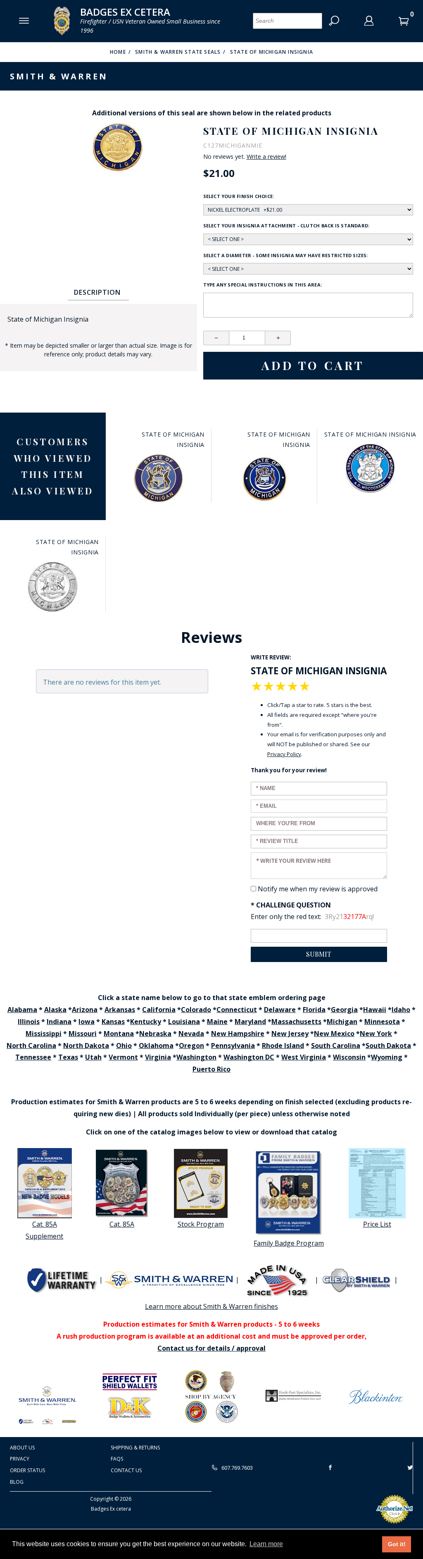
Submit (318, 954)
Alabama (22, 1009)
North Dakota (86, 1045)
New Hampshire (237, 1033)
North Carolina (31, 1045)
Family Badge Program (289, 1243)
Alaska (55, 1009)
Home (118, 51)
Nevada (191, 1033)
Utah (93, 1057)
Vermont (123, 1057)
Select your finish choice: (238, 196)
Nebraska (155, 1033)
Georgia (344, 1009)
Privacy (19, 1458)
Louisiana (184, 1021)
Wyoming (386, 1057)
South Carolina (335, 1045)
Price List (377, 1224)
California (159, 1009)
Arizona (84, 1009)
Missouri (83, 1033)
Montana (119, 1033)
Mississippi (44, 1033)
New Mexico (334, 1033)
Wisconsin (349, 1057)
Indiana (59, 1021)
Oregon (191, 1045)
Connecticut (236, 1009)
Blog (17, 1481)
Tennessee (33, 1057)
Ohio (124, 1045)
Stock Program (201, 1224)
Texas (68, 1057)
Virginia (158, 1057)
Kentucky (145, 1021)
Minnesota (382, 1021)
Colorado (196, 1009)
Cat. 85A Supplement (44, 1230)
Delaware (280, 1009)
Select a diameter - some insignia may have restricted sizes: (285, 255)
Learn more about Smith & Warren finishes (211, 1306)
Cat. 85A (121, 1224)
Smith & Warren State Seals (178, 51)
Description (97, 292)
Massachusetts (296, 1021)
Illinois (29, 1021)
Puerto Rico (211, 1069)
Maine (217, 1021)
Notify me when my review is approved (318, 888)
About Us (22, 1447)
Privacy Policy (284, 754)
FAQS (117, 1458)
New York (376, 1033)
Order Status (27, 1470)
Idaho (401, 1009)
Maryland (250, 1021)
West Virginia (303, 1057)
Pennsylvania (233, 1045)
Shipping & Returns (135, 1447)
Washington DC (248, 1057)
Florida (314, 1009)
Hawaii (374, 1009)
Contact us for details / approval (211, 1348)
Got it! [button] (397, 1544)
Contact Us (126, 1470)
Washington (196, 1057)
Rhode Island (283, 1045)
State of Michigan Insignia (271, 51)
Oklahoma (156, 1045)
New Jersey (290, 1033)
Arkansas (120, 1009)
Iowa (86, 1021)
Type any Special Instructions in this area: (262, 285)
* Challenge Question (291, 905)
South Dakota (388, 1045)
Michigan (342, 1021)
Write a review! (266, 157)
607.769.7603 (236, 1467)
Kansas (113, 1021)
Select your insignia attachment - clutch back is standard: (286, 225)
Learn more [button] (266, 1543)
